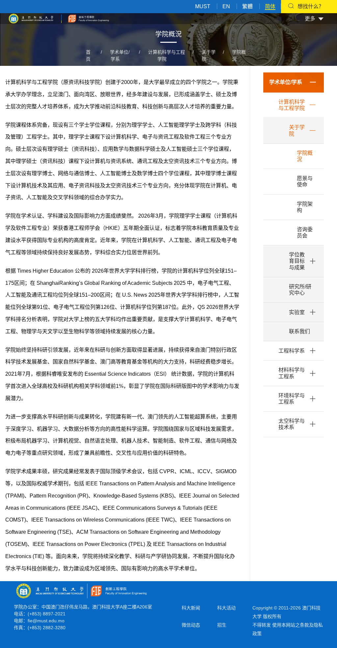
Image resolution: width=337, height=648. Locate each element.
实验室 (297, 312)
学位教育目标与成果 (297, 261)
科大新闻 (191, 607)
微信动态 (191, 625)
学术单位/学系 (285, 82)
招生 (221, 625)
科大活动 (226, 607)
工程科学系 (291, 351)
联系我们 (299, 331)
